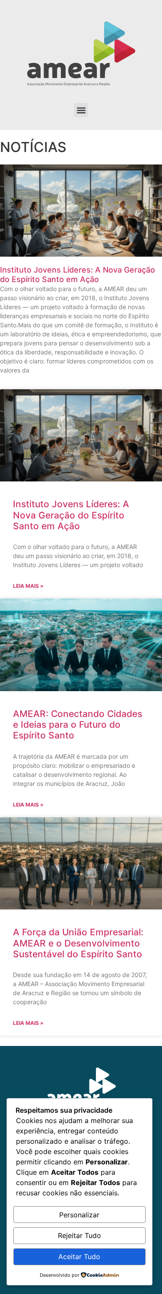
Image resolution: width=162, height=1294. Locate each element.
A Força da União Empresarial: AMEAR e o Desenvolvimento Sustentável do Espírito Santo (78, 943)
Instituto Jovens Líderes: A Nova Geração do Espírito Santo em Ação (77, 274)
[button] (81, 110)
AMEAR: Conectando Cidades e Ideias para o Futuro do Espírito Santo (77, 724)
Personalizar (79, 1214)
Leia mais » (28, 586)
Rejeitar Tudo (79, 1235)
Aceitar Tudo (79, 1256)
